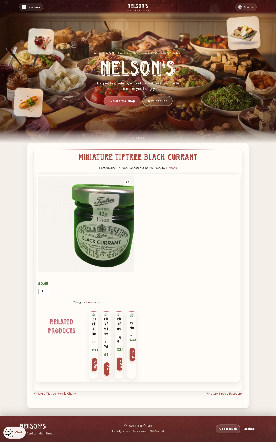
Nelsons (171, 168)
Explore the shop (122, 101)
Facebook (249, 429)
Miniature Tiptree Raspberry (224, 394)
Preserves (93, 302)
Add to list (95, 364)
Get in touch (157, 101)
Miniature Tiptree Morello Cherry (54, 394)
